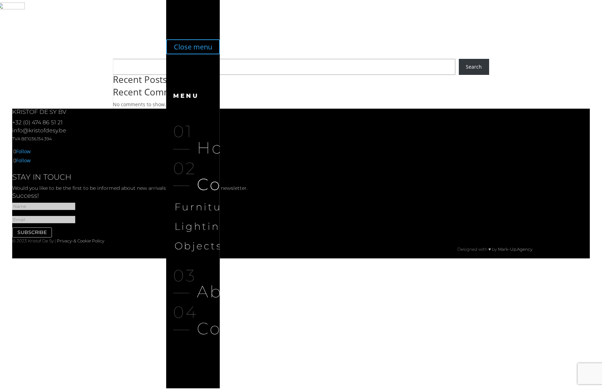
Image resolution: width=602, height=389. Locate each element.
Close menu (193, 47)
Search (474, 66)
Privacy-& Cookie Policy (80, 240)
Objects (199, 246)
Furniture (205, 207)
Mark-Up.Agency (515, 249)
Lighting (201, 226)
